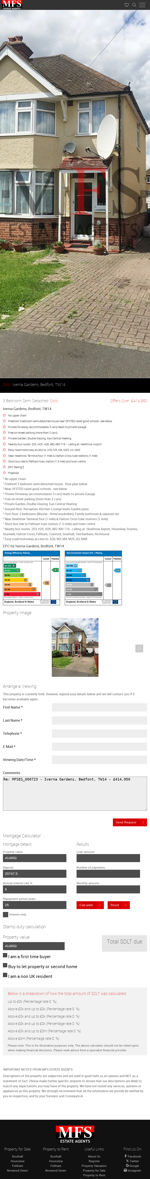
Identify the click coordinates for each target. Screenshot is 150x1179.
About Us (94, 1156)
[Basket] (126, 5)
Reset (115, 905)
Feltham (17, 1166)
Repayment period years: (19, 899)
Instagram (134, 1170)
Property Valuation (94, 1166)
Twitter (134, 1161)
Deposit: (8, 867)
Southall (17, 1156)
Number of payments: (91, 867)
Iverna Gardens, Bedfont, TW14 (34, 384)
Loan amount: (86, 852)
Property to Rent (94, 1175)
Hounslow (17, 1161)
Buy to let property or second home (42, 966)
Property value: (13, 852)
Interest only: (18, 914)
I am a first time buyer (29, 956)
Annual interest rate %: (18, 883)
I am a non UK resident (30, 976)
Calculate (86, 905)
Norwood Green (17, 1170)
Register (94, 1161)
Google (134, 1166)
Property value (16, 937)
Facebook (134, 1156)
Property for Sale (94, 1170)
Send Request (126, 822)
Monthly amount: (88, 883)
